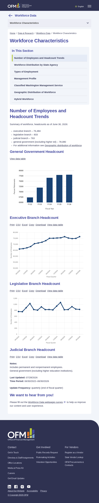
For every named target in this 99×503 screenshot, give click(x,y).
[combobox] (49, 23)
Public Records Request (47, 452)
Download (41, 225)
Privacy (43, 491)
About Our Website (16, 491)
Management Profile (25, 78)
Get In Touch (13, 452)
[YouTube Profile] (28, 486)
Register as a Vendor (74, 452)
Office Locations (15, 463)
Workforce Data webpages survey (45, 402)
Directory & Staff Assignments (21, 458)
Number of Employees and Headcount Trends (39, 58)
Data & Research (26, 33)
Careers (11, 473)
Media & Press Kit (15, 468)
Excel (25, 225)
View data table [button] (18, 159)
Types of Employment (26, 71)
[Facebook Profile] (16, 486)
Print (12, 225)
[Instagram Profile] (22, 486)
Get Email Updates (16, 478)
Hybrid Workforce (24, 99)
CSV (18, 225)
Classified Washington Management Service (38, 85)
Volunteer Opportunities (46, 462)
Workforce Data (25, 15)
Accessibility (32, 491)
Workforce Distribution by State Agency (36, 65)
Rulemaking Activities (45, 457)
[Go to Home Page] (19, 5)
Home (12, 33)
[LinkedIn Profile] (9, 486)
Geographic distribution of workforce (63, 145)
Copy (31, 225)
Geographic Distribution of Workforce (35, 92)
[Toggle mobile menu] (89, 6)
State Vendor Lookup (74, 457)
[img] (49, 186)
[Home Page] (21, 434)
